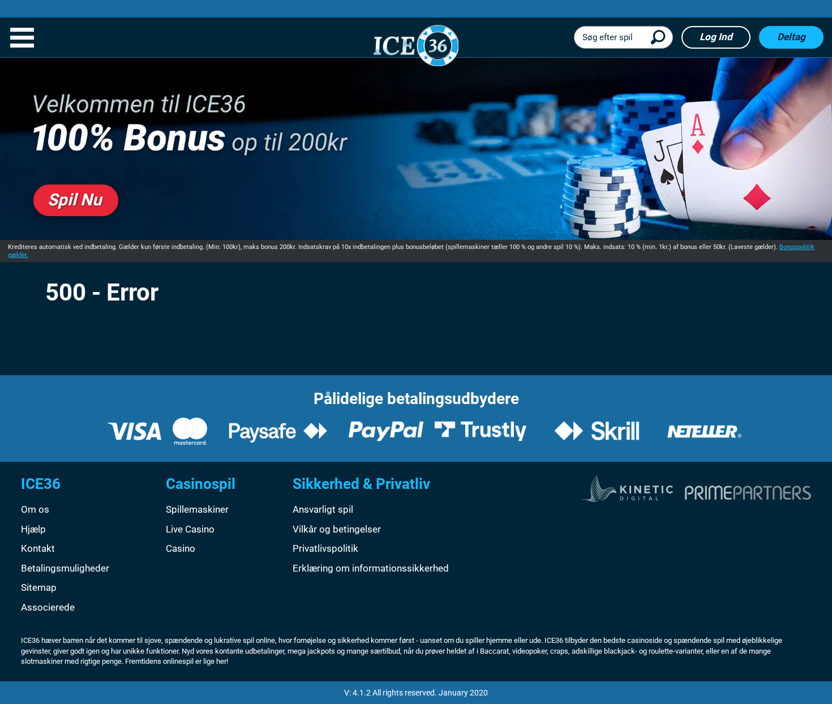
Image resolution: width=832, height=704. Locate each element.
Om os (35, 509)
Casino (180, 548)
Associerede (48, 607)
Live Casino (190, 529)
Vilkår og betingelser (337, 529)
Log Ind (716, 36)
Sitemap (39, 587)
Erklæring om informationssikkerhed (371, 568)
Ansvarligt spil (323, 509)
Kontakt (38, 548)
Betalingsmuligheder (65, 568)
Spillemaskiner (197, 509)
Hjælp (33, 529)
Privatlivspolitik (325, 548)
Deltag (791, 36)
